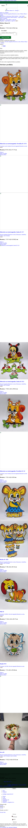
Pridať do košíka (5, 37)
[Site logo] (12, 7)
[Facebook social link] (14, 2)
